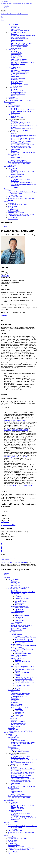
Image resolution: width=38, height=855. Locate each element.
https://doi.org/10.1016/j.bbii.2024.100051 (16, 430)
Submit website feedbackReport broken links (8, 558)
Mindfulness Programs (14, 737)
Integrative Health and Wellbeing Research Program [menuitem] (22, 192)
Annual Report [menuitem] (12, 203)
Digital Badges (15, 726)
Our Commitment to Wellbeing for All (18, 849)
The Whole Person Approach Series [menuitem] (21, 147)
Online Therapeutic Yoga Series (20, 777)
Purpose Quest (12, 799)
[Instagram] (19, 545)
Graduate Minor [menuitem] (15, 42)
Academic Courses (20, 642)
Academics (7, 577)
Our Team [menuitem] (14, 195)
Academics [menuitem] (7, 23)
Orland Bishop (19, 715)
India (16, 584)
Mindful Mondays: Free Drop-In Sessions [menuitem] (23, 109)
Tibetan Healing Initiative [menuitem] (18, 64)
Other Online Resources (18, 724)
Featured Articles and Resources (24, 636)
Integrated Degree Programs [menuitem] (19, 46)
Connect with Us (12, 851)
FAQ (16, 595)
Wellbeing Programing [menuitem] (17, 173)
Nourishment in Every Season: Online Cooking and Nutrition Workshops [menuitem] (22, 140)
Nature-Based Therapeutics (19, 655)
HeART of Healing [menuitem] (13, 154)
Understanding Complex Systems (20, 693)
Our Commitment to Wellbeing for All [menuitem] (18, 215)
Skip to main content (6, 1)
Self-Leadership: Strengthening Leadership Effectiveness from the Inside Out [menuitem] (23, 145)
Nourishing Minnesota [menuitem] (17, 60)
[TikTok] (19, 551)
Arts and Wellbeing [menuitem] (16, 53)
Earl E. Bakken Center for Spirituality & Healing (14, 14)
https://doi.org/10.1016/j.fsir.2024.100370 (15, 420)
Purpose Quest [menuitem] (12, 165)
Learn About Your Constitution (23, 679)
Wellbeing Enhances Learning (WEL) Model (20, 731)
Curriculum (18, 596)
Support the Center (13, 853)
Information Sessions (21, 601)
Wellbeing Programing (17, 807)
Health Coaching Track (17, 612)
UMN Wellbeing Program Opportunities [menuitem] (19, 163)
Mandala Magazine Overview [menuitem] (16, 212)
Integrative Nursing (16, 647)
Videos (17, 664)
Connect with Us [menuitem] (12, 217)
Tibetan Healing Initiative (18, 668)
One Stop (7, 6)
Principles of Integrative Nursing (24, 649)
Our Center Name (13, 843)
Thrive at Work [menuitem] (15, 113)
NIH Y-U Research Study (15, 830)
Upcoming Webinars (17, 750)
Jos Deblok (18, 713)
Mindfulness (14, 650)
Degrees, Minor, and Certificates (17, 588)
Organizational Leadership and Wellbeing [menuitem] (22, 62)
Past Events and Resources (18, 794)
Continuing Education (14, 783)
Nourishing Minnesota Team (23, 661)
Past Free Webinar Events (22, 751)
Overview (14, 581)
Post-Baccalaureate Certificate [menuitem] (19, 38)
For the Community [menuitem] (9, 102)
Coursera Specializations (18, 721)
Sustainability (15, 702)
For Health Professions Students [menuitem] (20, 30)
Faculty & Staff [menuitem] (12, 208)
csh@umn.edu (5, 522)
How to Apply (19, 600)
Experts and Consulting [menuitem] (17, 174)
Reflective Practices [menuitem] (16, 83)
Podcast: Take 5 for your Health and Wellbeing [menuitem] (21, 214)
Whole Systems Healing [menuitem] (14, 67)
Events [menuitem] (10, 103)
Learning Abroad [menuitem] (16, 27)
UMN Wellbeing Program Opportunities (19, 797)
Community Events (16, 791)
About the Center (12, 840)
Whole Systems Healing (14, 690)
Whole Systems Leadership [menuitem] (19, 73)
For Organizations (9, 800)
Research (17, 674)
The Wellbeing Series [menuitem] (14, 105)
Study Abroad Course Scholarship (24, 682)
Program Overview (16, 827)
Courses (17, 686)
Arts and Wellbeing (16, 634)
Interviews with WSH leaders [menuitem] (19, 84)
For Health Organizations (15, 810)
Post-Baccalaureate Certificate (19, 606)
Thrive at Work (15, 745)
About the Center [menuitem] (12, 206)
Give (2, 17)
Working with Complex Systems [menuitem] (20, 72)
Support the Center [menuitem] (13, 219)
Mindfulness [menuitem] (14, 57)
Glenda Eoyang (19, 712)
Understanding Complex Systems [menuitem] (20, 70)
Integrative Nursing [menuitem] (16, 56)
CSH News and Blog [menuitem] (14, 211)
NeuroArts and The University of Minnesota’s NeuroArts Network (24, 640)
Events (10, 734)
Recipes (17, 663)
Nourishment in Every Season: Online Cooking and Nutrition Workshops (22, 774)
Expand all (4, 315)
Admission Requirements (22, 598)
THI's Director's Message (22, 672)
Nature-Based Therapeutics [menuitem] (19, 59)
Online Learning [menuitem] (12, 87)
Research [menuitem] (6, 189)
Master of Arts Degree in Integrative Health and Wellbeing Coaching (23, 592)
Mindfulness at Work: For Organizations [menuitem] (22, 171)
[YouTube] (19, 549)
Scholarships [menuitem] (11, 97)
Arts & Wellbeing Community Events (25, 637)
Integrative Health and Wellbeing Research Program (22, 826)
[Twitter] (19, 546)
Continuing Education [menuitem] (14, 149)
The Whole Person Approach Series (21, 781)
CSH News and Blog (14, 845)
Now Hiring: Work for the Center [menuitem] (17, 204)
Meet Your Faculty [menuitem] (16, 48)
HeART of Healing (13, 788)
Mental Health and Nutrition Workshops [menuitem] (22, 138)
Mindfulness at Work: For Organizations (22, 805)
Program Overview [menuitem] (16, 193)
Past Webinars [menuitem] (15, 116)
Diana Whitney (19, 710)
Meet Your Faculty (16, 630)
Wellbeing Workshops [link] (14, 132)
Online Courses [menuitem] (15, 29)
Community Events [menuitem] (16, 157)
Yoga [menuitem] (12, 65)
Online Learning (12, 718)
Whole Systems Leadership (19, 696)
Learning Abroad (16, 582)
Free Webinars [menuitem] (12, 114)
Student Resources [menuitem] (13, 98)
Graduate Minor (15, 623)
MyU (5, 7)
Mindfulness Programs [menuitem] (14, 106)
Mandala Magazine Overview (16, 846)
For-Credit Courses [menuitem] (13, 24)
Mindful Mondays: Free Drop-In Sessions (23, 742)
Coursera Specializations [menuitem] (18, 91)
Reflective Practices (16, 705)
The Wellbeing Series (14, 736)
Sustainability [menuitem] (15, 79)
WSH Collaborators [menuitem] (16, 86)
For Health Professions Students (20, 587)
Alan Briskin (18, 709)
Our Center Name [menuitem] (13, 209)
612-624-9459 (5, 276)
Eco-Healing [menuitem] (14, 75)
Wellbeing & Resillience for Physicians (22, 816)
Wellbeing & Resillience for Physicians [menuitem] (22, 182)
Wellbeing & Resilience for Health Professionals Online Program (20, 757)
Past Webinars (15, 748)
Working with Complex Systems (20, 694)
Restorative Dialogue (17, 704)
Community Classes (20, 652)
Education (18, 675)
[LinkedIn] (19, 548)
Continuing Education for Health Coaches (23, 786)
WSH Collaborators (16, 717)
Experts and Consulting (17, 808)
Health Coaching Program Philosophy (25, 645)
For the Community (9, 732)
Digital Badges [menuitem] (15, 95)
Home (6, 226)
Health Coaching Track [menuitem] (17, 40)
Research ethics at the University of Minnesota (14, 562)
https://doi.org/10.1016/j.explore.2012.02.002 (19, 485)
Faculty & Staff (12, 841)
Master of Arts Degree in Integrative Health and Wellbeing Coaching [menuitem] (23, 36)
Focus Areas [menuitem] (11, 49)
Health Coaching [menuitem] (16, 54)
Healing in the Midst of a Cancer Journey (19, 796)
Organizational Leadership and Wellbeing (22, 666)
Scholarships (11, 728)
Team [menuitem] (12, 159)
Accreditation (18, 604)
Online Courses (15, 585)
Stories (17, 656)
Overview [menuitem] (14, 26)
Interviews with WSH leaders (19, 707)
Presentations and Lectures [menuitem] (18, 92)
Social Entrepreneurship (18, 701)
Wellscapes (14, 821)
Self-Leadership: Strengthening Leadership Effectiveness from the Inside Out (23, 779)
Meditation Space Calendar (22, 740)
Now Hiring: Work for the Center (17, 838)
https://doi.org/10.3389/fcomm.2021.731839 (16, 457)
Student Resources (13, 729)
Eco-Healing (14, 698)
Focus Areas (11, 631)
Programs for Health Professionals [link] (17, 119)
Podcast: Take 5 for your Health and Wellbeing (21, 848)
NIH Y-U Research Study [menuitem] (15, 196)
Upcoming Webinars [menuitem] (17, 117)
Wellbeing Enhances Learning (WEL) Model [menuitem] (20, 100)
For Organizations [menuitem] (9, 166)
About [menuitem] (6, 201)
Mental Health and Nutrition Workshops (22, 772)
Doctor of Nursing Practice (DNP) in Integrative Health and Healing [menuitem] (21, 44)
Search (3, 10)
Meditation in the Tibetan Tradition (24, 680)
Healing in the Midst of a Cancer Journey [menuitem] (19, 162)
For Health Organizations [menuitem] (15, 176)
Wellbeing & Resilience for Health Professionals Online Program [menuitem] (20, 123)
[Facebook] (19, 543)
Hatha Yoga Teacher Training (23, 685)
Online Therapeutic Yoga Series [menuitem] (20, 143)
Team (12, 792)
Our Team (14, 829)
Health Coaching (16, 644)
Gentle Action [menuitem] (15, 76)
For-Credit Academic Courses (23, 653)
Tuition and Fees (19, 603)
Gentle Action (15, 699)
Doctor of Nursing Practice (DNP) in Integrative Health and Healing (21, 625)
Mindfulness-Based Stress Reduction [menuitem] (21, 111)
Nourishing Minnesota (17, 658)
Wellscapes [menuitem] (14, 187)
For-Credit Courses (13, 579)
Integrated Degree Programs (19, 628)
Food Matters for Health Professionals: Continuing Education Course (22, 763)
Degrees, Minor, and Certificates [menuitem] (17, 32)
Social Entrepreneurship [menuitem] (18, 78)
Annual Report (12, 837)
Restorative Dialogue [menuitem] (17, 81)
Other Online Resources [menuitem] (18, 94)
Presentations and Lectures (18, 723)
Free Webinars (12, 747)
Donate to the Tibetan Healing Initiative (26, 677)
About (6, 835)
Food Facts (18, 660)
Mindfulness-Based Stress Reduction (21, 743)
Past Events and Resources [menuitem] (18, 160)
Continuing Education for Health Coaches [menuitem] (23, 152)
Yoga (12, 683)
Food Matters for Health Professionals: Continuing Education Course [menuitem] (22, 129)
